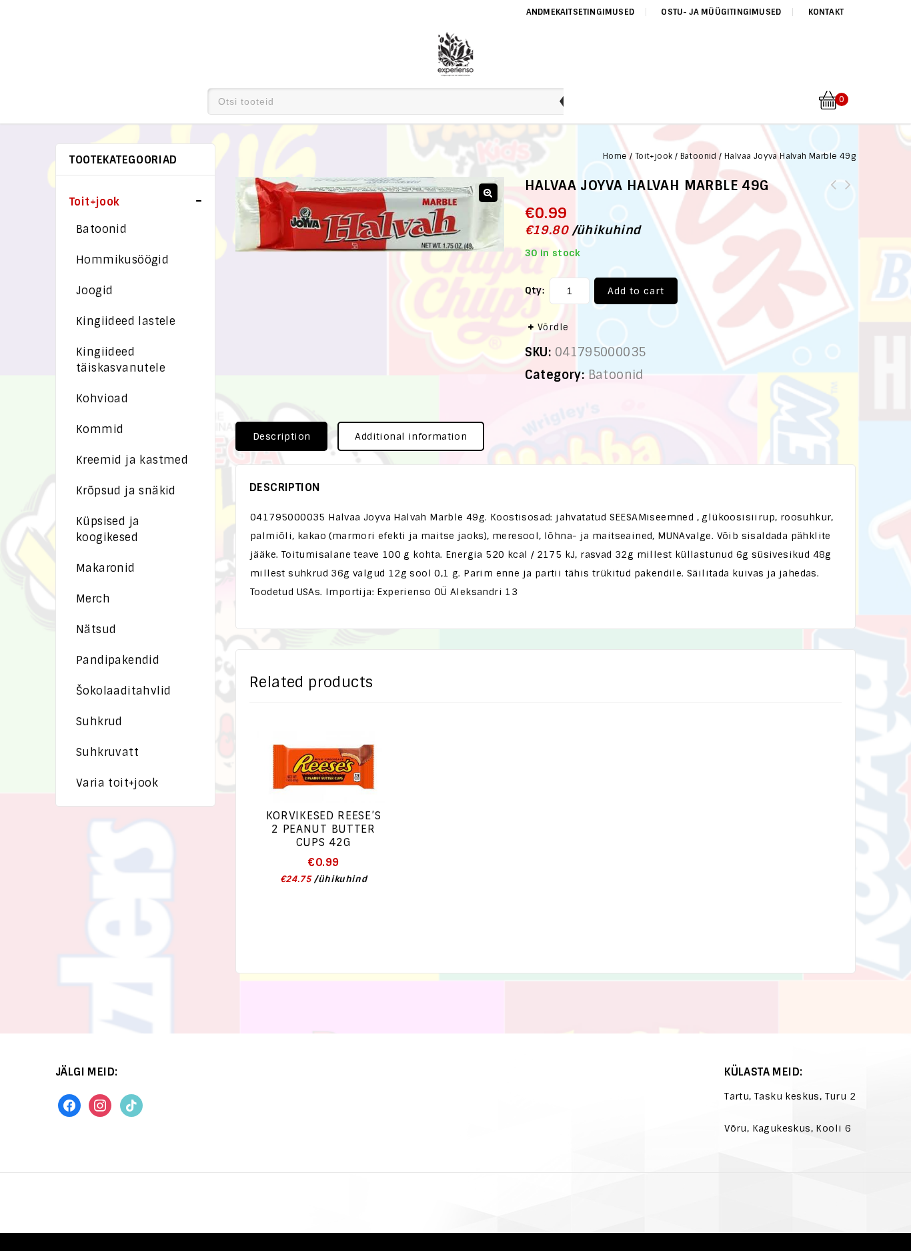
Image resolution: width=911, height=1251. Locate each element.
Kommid (99, 429)
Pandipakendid (117, 660)
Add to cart (636, 291)
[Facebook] (69, 1105)
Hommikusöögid (122, 260)
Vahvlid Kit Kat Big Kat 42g (833, 193)
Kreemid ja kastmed (132, 460)
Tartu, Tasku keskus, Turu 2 (790, 1096)
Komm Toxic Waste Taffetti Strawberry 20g (848, 193)
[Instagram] (100, 1105)
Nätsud (96, 629)
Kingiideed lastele (125, 321)
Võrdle (553, 327)
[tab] (286, 436)
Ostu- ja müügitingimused (721, 12)
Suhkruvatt (107, 752)
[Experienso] (456, 52)
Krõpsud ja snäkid (126, 491)
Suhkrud (99, 722)
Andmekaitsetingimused (580, 12)
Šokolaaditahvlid (123, 691)
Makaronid (105, 568)
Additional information (411, 436)
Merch (93, 599)
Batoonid (698, 156)
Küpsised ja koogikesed (107, 529)
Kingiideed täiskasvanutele (120, 360)
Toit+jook (654, 156)
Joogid (94, 291)
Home (615, 156)
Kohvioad (102, 399)
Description (281, 436)
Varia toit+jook (117, 783)
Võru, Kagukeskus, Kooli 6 (787, 1128)
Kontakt (826, 12)
